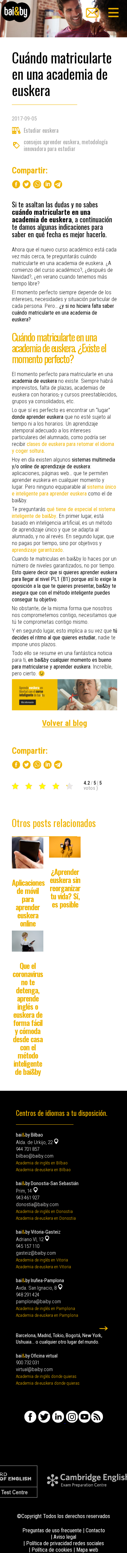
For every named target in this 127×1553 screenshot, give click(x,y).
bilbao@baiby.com (35, 1156)
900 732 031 (27, 1363)
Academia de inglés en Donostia (44, 1211)
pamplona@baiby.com (38, 1301)
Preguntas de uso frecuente (52, 1530)
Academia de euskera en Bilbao (43, 1169)
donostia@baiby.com (37, 1204)
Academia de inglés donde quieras (46, 1376)
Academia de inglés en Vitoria (42, 1259)
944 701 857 (27, 1149)
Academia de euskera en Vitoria (43, 1266)
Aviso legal (65, 1537)
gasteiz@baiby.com (36, 1253)
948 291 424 (27, 1295)
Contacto (95, 1530)
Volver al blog (64, 723)
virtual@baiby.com (34, 1369)
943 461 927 (27, 1198)
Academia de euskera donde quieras (48, 1383)
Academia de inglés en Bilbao (42, 1162)
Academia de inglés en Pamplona (45, 1308)
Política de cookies (51, 1550)
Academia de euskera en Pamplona (47, 1315)
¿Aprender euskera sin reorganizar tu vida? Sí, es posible (65, 888)
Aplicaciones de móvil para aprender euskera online (28, 903)
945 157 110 (27, 1246)
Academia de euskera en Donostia (46, 1218)
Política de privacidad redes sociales (65, 1543)
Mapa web (87, 1550)
